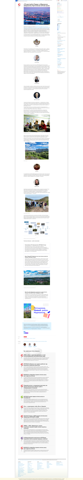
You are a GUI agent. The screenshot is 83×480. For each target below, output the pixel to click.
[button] (49, 123)
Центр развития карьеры (30, 469)
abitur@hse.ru (58, 46)
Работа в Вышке (19, 476)
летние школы (31, 338)
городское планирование (26, 338)
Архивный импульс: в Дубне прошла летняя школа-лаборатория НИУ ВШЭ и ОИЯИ (35, 416)
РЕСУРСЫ (48, 461)
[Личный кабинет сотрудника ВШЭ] (65, 0)
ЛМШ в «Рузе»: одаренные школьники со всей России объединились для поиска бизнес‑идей (34, 355)
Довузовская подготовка (30, 463)
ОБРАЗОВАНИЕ (29, 461)
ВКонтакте (59, 24)
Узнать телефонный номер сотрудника (61, 40)
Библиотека (48, 462)
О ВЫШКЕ (19, 461)
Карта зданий (58, 61)
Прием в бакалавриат (30, 465)
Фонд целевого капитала (20, 468)
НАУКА (38, 461)
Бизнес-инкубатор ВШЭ (30, 470)
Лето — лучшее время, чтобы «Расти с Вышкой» (35, 406)
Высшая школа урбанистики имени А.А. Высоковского (30, 341)
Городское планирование (27, 328)
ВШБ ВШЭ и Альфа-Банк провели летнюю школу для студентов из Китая (35, 375)
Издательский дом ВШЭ (49, 463)
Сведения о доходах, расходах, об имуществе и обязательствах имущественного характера (21, 471)
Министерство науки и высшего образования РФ (59, 463)
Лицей (28, 462)
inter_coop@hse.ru (59, 60)
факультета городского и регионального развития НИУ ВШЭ (40, 27)
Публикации (48, 467)
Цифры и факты (19, 462)
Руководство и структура (20, 463)
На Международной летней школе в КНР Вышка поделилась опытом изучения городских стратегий (35, 438)
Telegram (59, 26)
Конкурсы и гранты (39, 467)
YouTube (59, 25)
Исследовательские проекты (40, 463)
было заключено (28, 325)
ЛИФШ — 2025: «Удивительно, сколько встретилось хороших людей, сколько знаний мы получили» (35, 427)
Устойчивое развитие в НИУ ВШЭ (21, 464)
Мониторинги (38, 464)
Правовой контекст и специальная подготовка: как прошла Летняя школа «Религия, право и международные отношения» (35, 387)
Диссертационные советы (39, 465)
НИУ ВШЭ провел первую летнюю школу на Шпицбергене (34, 397)
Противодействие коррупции (21, 469)
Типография (48, 465)
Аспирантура (29, 467)
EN (62, 0)
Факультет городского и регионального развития (41, 341)
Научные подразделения (39, 462)
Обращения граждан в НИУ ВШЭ (21, 467)
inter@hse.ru (58, 56)
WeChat (59, 27)
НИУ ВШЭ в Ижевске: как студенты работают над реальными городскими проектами (35, 364)
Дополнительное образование (31, 468)
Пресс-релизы (58, 66)
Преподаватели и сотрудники (21, 465)
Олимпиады (29, 464)
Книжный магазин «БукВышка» (49, 464)
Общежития (58, 50)
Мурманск (34, 338)
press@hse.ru (58, 65)
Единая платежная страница (20, 475)
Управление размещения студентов (61, 51)
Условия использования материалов (61, 67)
